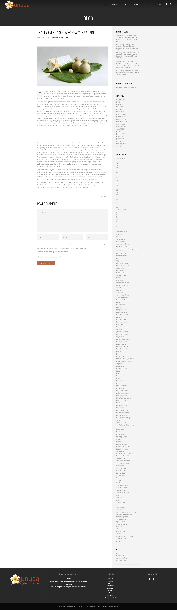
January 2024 (120, 134)
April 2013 (119, 141)
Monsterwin (120, 408)
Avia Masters (120, 241)
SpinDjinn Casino (121, 468)
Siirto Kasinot (120, 451)
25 (117, 202)
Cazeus (118, 290)
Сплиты (118, 541)
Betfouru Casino (121, 253)
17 (117, 180)
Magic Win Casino (122, 391)
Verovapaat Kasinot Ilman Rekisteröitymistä (124, 516)
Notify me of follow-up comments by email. (53, 252)
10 (117, 163)
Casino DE (119, 280)
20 (117, 190)
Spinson (118, 480)
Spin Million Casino (122, 463)
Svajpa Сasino (121, 490)
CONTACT (159, 4)
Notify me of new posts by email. (50, 257)
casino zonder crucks (123, 285)
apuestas (119, 234)
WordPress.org (121, 560)
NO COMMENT (104, 196)
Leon (118, 371)
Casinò (118, 278)
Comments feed (121, 558)
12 (117, 168)
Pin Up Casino (120, 432)
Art (63, 37)
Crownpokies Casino (123, 297)
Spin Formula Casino (123, 461)
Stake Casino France (123, 485)
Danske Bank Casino (123, 300)
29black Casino (121, 210)
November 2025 (121, 122)
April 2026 (119, 109)
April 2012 (119, 146)
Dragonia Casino (121, 310)
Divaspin (119, 307)
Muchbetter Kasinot (122, 413)
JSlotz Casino (120, 354)
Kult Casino (120, 366)
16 (117, 178)
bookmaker (120, 268)
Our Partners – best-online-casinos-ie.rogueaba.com (125, 426)
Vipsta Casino (120, 522)
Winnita (118, 529)
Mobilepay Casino (122, 403)
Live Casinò (120, 376)
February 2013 (121, 144)
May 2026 (119, 107)
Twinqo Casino (121, 502)
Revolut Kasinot (121, 444)
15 (117, 175)
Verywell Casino (121, 519)
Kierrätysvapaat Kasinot (124, 361)
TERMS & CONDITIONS (110, 597)
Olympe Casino (121, 422)
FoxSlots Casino (121, 322)
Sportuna (119, 483)
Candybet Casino (121, 275)
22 (117, 195)
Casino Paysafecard (122, 283)
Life (117, 373)
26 (117, 205)
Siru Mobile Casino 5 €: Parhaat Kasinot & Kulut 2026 (126, 455)
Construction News (122, 295)
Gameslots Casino (122, 334)
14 (117, 173)
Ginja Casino (120, 337)
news (118, 420)
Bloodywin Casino (122, 263)
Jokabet (118, 351)
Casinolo (119, 288)
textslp (118, 500)
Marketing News (121, 395)
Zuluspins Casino (121, 539)
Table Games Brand (122, 493)
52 (117, 219)
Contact (110, 581)
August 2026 (120, 99)
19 (117, 185)
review (118, 442)
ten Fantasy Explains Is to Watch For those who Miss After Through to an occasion (127, 73)
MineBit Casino (121, 400)
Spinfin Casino (121, 471)
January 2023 (120, 136)
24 (117, 200)
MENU (125, 4)
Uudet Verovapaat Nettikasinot (126, 512)
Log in (118, 553)
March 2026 (120, 112)
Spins (118, 478)
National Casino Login (123, 418)
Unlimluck (119, 510)
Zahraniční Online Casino (124, 536)
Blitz (117, 258)
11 (117, 165)
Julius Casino (120, 356)
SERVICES (115, 4)
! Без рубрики (120, 158)
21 (117, 192)
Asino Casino (120, 239)
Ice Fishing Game (122, 346)
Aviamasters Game (122, 244)
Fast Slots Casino (122, 315)
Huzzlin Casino (121, 344)
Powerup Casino (121, 437)
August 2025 (120, 129)
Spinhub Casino (121, 473)
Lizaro (118, 378)
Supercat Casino (121, 488)
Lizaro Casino (120, 381)
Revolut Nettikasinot (123, 446)
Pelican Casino (121, 429)
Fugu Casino (120, 324)
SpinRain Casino (121, 475)
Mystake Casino (121, 415)
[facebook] (166, 4)
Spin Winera (120, 466)
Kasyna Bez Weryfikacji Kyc (125, 359)
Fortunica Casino (121, 319)
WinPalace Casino (122, 534)
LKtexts (118, 383)
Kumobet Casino (121, 368)
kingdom (119, 364)
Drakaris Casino (121, 312)
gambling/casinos (122, 332)
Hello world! (132, 87)
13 (117, 170)
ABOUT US (147, 4)
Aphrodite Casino (122, 232)
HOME (105, 4)
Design (67, 37)
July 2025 (119, 131)
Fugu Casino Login (122, 327)
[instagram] (170, 4)
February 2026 (121, 114)
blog (117, 261)
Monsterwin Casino (122, 410)
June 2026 (119, 104)
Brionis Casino (121, 270)
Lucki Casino (120, 388)
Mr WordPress (121, 87)
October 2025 (120, 124)
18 (117, 183)
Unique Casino (121, 507)
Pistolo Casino (121, 434)
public (118, 439)
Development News (122, 305)
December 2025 (121, 119)
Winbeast (119, 526)
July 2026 (119, 102)
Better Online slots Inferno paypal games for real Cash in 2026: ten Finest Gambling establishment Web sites (127, 55)
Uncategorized (121, 505)
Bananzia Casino (121, 246)
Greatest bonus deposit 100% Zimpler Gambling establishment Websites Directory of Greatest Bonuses (127, 38)
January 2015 (120, 139)
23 (117, 197)
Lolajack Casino (121, 386)
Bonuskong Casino (122, 265)
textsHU (119, 497)
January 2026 (120, 117)
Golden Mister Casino (123, 339)
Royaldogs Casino (122, 449)
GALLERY (110, 588)
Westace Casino (121, 524)
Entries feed (120, 556)
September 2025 (121, 126)
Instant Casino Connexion (124, 349)
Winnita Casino (121, 531)
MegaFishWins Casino (123, 398)
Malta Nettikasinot (122, 393)
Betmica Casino (121, 256)
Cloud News (120, 292)
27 (117, 207)
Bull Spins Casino (122, 273)
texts (118, 495)
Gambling (119, 329)
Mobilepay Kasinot (122, 405)
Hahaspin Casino (121, 342)
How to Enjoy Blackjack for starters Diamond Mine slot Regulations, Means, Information (127, 47)
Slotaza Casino (121, 458)
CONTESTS (135, 4)
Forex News (120, 317)
